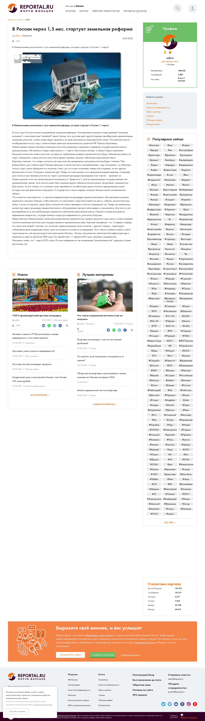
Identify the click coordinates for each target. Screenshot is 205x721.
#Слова (154, 400)
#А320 (185, 326)
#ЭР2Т (185, 494)
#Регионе (186, 370)
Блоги (84, 11)
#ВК (170, 484)
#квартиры (185, 224)
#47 (154, 494)
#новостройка (170, 194)
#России (154, 365)
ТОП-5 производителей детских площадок (36, 315)
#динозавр (170, 474)
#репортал (185, 204)
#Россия (186, 385)
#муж (170, 449)
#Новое (154, 469)
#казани (154, 258)
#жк (170, 150)
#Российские (185, 375)
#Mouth (170, 405)
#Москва (186, 380)
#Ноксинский (186, 273)
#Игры (186, 479)
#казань (154, 189)
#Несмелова (170, 311)
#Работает (186, 390)
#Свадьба (154, 360)
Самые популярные (104, 404)
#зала (154, 224)
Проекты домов (135, 11)
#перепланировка (154, 174)
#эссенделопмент (186, 263)
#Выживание (186, 360)
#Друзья (154, 459)
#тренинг (185, 199)
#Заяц (170, 419)
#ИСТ (170, 340)
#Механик (186, 508)
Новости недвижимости (35, 386)
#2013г (185, 350)
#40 (170, 459)
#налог (186, 184)
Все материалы (39, 395)
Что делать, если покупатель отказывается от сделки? (100, 358)
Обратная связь (142, 684)
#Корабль (154, 424)
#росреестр (154, 249)
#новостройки (154, 229)
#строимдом (170, 273)
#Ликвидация (186, 365)
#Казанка (154, 439)
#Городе (170, 278)
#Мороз (170, 350)
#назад (186, 355)
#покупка (186, 249)
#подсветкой (186, 219)
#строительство (170, 268)
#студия (186, 234)
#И (170, 454)
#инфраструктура (154, 209)
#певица (186, 444)
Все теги (169, 522)
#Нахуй (186, 424)
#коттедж (186, 239)
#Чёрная (170, 321)
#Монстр (154, 380)
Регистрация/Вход (143, 674)
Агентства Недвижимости (79, 690)
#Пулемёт (170, 335)
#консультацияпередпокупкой (154, 273)
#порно (170, 513)
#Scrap (186, 503)
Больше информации (43, 704)
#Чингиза (186, 283)
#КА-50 (154, 321)
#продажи (154, 204)
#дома (170, 258)
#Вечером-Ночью (170, 300)
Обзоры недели (61, 320)
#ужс (169, 464)
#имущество (154, 179)
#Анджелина (154, 410)
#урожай (170, 434)
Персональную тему (144, 642)
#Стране (170, 375)
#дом (154, 184)
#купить (170, 229)
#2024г (154, 464)
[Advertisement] (170, 552)
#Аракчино (170, 469)
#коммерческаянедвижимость (154, 263)
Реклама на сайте (143, 689)
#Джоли (170, 410)
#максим (170, 444)
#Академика (185, 298)
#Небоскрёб (154, 390)
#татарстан (186, 244)
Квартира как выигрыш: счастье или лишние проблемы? (99, 341)
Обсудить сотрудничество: (177, 687)
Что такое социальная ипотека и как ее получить (100, 317)
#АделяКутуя (154, 345)
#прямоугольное (154, 219)
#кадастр (154, 254)
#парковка (169, 204)
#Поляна (170, 494)
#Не (170, 390)
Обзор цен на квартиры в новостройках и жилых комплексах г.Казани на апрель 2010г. (101, 375)
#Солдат (154, 335)
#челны (154, 194)
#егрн (154, 244)
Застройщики (74, 685)
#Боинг (186, 306)
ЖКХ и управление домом (79, 705)
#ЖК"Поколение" (186, 340)
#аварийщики (186, 160)
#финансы (170, 155)
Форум (71, 11)
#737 (154, 326)
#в (186, 254)
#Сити (154, 385)
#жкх (169, 145)
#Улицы (186, 499)
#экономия (185, 229)
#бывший (154, 449)
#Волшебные (186, 484)
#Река (170, 439)
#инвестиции (170, 169)
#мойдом (170, 160)
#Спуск (154, 278)
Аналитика (29, 343)
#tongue (154, 405)
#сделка (186, 169)
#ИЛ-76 (170, 326)
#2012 (186, 449)
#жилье (170, 184)
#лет (169, 355)
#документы (186, 194)
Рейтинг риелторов (106, 11)
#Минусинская (186, 464)
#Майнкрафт (170, 499)
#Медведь (170, 288)
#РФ (170, 330)
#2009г (186, 316)
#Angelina (170, 400)
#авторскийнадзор (186, 268)
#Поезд (186, 288)
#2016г (185, 459)
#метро (154, 199)
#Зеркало (170, 209)
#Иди (170, 424)
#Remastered (170, 489)
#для (185, 209)
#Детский (154, 395)
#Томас (154, 454)
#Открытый (170, 415)
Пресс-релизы (31, 356)
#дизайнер (154, 268)
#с (170, 219)
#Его (186, 454)
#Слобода (154, 316)
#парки (186, 145)
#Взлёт (186, 395)
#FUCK (154, 513)
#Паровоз (170, 395)
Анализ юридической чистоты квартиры (97, 390)
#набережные (186, 189)
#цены (154, 165)
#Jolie (186, 400)
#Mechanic (154, 508)
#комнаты (170, 254)
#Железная (170, 503)
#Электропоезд (154, 499)
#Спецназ (186, 330)
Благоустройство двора (78, 700)
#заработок (154, 234)
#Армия (154, 330)
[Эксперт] (169, 52)
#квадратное (186, 214)
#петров (154, 444)
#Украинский (185, 419)
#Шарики (154, 489)
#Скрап (170, 508)
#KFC (170, 365)
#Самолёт (186, 278)
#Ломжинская (186, 293)
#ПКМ (185, 335)
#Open (185, 405)
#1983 (154, 474)
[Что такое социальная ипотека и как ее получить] (105, 295)
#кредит (186, 179)
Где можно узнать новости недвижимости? (33, 351)
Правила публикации (130, 655)
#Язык (186, 410)
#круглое (170, 214)
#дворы (154, 150)
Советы (129, 323)
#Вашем (170, 370)
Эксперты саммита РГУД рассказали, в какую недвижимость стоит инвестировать (35, 336)
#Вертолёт (154, 298)
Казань (11, 19)
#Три (154, 293)
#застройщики (186, 150)
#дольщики (186, 155)
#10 (154, 355)
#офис (154, 169)
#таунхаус (170, 239)
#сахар (186, 469)
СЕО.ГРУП (174, 718)
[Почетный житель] (165, 52)
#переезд (170, 224)
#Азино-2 (154, 283)
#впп (186, 174)
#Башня (170, 385)
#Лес (154, 288)
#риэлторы (154, 155)
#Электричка (170, 429)
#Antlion (170, 380)
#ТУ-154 (170, 316)
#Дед (154, 350)
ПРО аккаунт (140, 694)
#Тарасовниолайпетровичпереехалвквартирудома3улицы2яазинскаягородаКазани (186, 258)
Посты (19, 19)
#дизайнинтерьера (154, 239)
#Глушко (154, 306)
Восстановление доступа (147, 679)
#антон (186, 439)
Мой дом (72, 695)
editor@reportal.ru (170, 61)
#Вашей (154, 375)
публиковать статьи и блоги (99, 635)
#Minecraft (154, 503)
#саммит (170, 199)
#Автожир (186, 415)
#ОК (154, 484)
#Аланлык (186, 489)
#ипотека (154, 145)
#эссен (170, 263)
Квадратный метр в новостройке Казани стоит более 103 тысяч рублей (39, 379)
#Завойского (186, 345)
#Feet (170, 479)
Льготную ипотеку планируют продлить (32, 364)
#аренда (170, 165)
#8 (170, 345)
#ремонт (154, 160)
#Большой (154, 434)
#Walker (154, 479)
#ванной (154, 214)
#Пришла (186, 434)
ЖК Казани (73, 679)
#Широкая (186, 311)
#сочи (170, 174)
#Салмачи (170, 306)
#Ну (154, 419)
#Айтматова (170, 283)
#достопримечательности (170, 189)
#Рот (154, 415)
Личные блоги (153, 124)
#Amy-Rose (185, 474)
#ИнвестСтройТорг (154, 340)
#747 (154, 311)
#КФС (154, 370)
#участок (170, 249)
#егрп (170, 244)
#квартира (169, 179)
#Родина (185, 429)
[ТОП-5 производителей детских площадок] (40, 295)
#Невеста (170, 360)
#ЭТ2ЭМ (154, 429)
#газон (169, 234)
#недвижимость (186, 165)
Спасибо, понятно (17, 711)
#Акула (186, 321)
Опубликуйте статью (70, 655)
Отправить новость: (179, 676)
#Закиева (170, 293)
